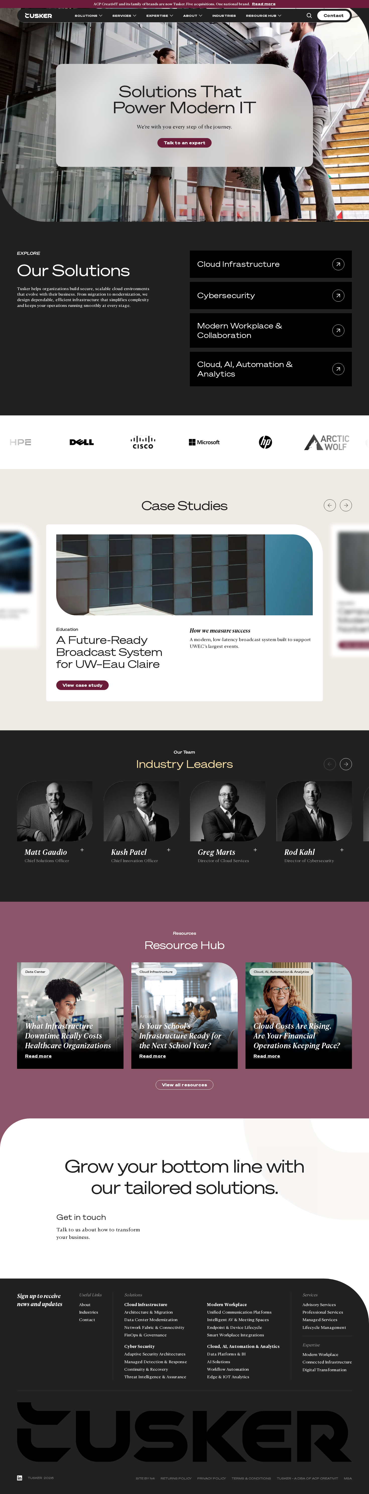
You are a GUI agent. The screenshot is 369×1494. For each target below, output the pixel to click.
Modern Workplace (227, 1304)
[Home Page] (38, 16)
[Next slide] (346, 764)
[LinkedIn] (19, 1477)
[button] (330, 505)
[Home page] (184, 1432)
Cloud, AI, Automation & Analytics (243, 1346)
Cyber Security (139, 1346)
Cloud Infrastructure (145, 1304)
